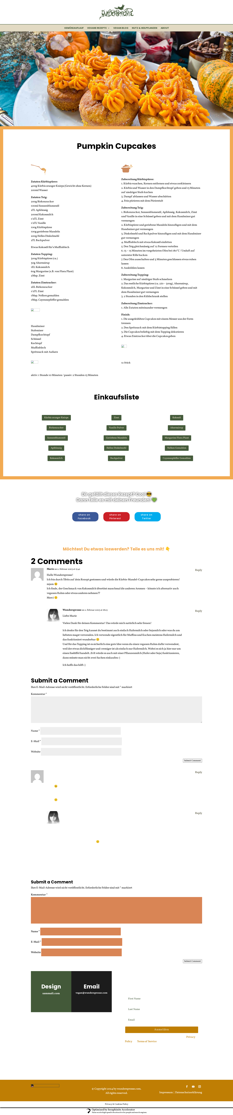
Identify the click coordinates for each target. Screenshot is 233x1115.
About (165, 28)
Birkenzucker (56, 427)
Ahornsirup (176, 427)
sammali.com (51, 993)
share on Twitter (146, 516)
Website (35, 752)
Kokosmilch (56, 458)
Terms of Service (147, 1041)
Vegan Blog (120, 28)
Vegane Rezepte (97, 28)
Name (35, 731)
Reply (198, 570)
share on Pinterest (115, 516)
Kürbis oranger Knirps (56, 417)
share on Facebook (84, 516)
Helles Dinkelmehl (116, 448)
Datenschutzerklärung (188, 1092)
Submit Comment (192, 760)
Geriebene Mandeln (116, 438)
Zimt (116, 417)
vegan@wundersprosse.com (91, 993)
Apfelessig (56, 448)
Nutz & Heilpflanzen (144, 28)
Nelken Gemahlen (176, 448)
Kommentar (39, 694)
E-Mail (36, 741)
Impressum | (167, 1092)
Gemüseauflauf (74, 28)
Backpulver (116, 458)
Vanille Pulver (116, 427)
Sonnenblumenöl (56, 438)
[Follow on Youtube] (43, 1022)
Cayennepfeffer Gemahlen (177, 458)
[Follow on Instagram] (35, 1022)
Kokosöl (176, 417)
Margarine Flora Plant (177, 438)
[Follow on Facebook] (52, 1022)
